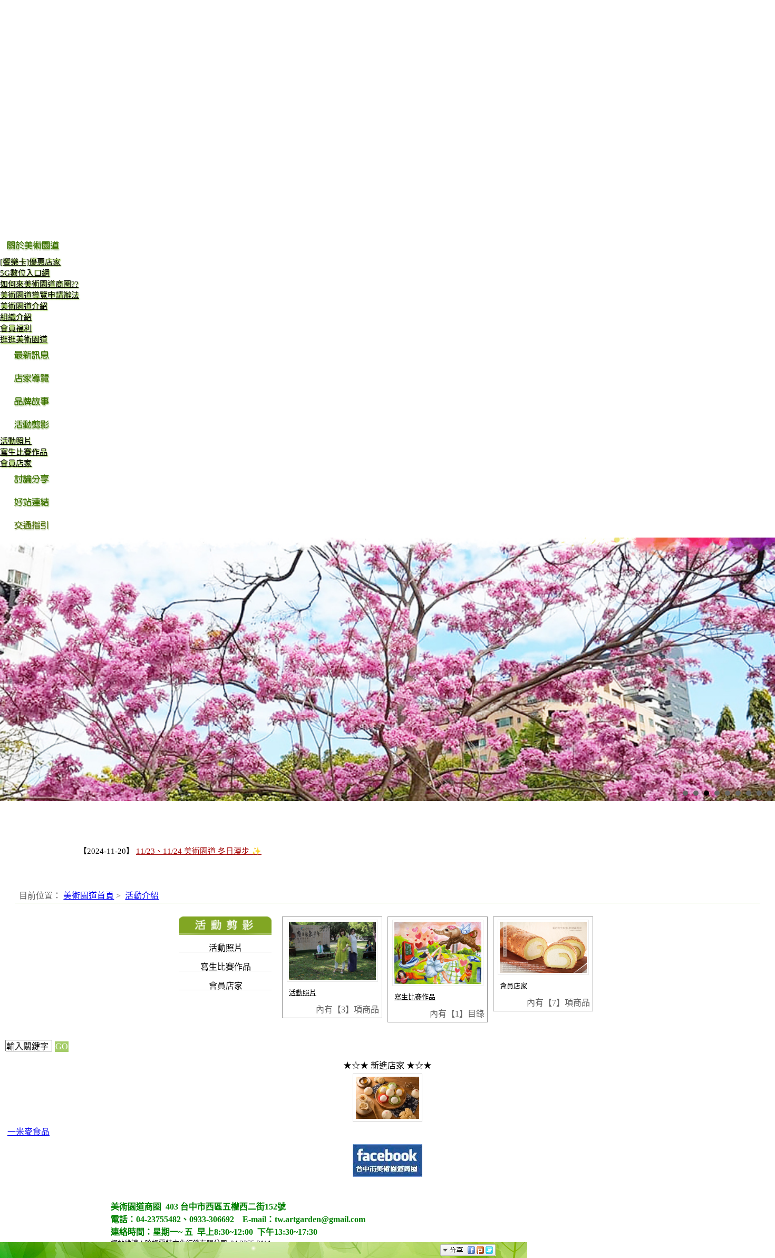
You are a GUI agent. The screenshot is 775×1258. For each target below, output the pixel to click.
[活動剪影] (33, 432)
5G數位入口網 (25, 273)
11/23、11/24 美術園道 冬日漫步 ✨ (198, 851)
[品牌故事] (33, 409)
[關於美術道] (33, 253)
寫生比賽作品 (23, 452)
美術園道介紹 (23, 306)
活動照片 (16, 441)
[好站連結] (33, 509)
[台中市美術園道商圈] (387, 1175)
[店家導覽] (33, 386)
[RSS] (505, 1250)
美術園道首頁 (88, 895)
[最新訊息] (33, 362)
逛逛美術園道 (23, 339)
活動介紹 (142, 895)
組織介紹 (16, 317)
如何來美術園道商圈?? (39, 284)
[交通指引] (33, 533)
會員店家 (16, 463)
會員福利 (16, 328)
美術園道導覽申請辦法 (39, 295)
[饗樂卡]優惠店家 (30, 262)
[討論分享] (33, 486)
